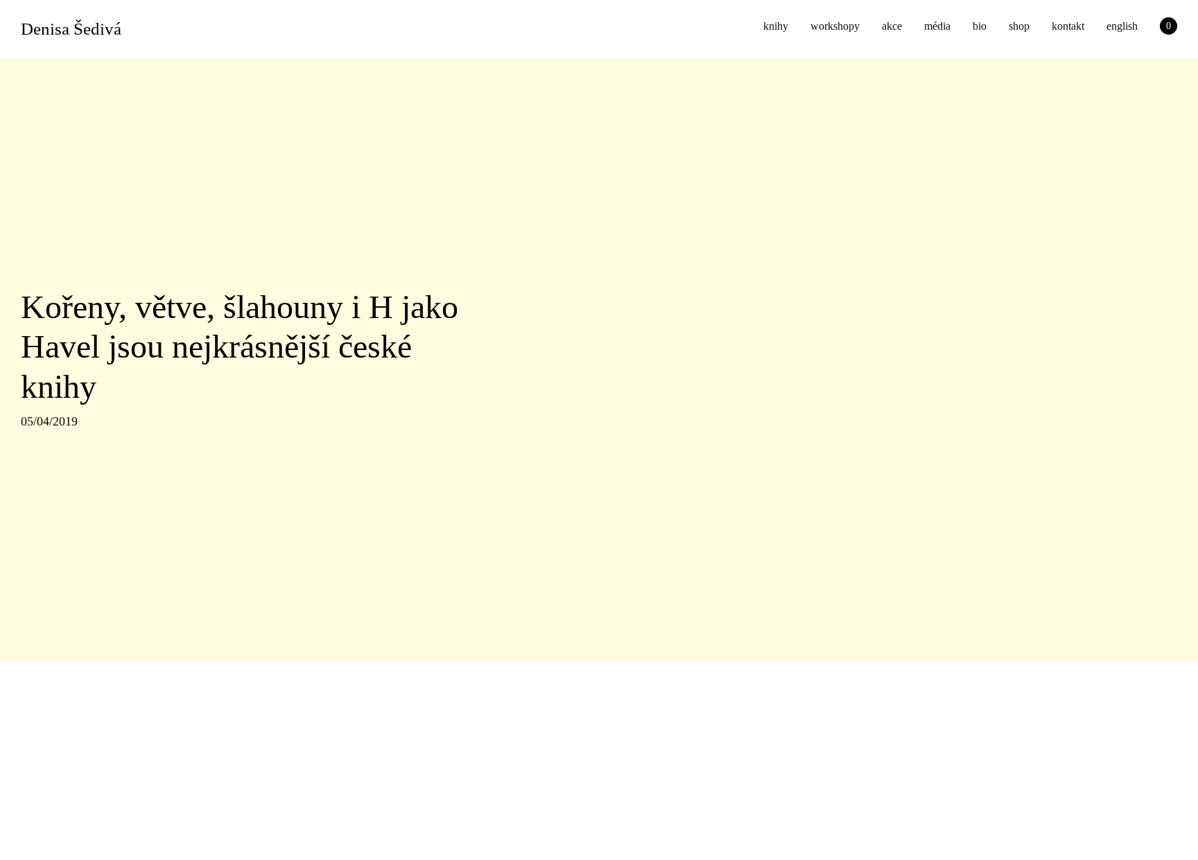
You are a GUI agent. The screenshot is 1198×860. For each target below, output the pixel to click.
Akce (892, 26)
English (1122, 26)
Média (937, 26)
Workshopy (835, 26)
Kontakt (1068, 26)
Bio (980, 26)
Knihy (775, 26)
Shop (1019, 26)
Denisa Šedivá (71, 28)
